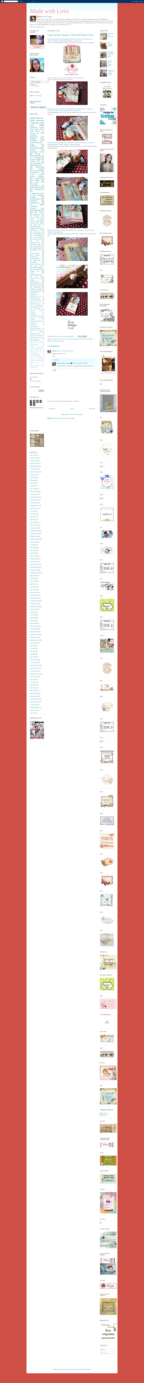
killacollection (37, 308)
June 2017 (33, 514)
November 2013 (34, 634)
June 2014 (33, 615)
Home (72, 408)
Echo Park (32, 356)
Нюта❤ (54, 351)
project (81, 42)
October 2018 (34, 469)
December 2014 (34, 598)
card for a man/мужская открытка (37, 157)
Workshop (40, 356)
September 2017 (34, 505)
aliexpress (33, 283)
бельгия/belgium (34, 339)
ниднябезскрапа (34, 253)
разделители (77, 110)
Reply (53, 356)
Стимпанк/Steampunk (35, 365)
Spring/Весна (34, 203)
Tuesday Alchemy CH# (37, 264)
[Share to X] (82, 336)
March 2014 (33, 623)
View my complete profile (37, 27)
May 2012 (32, 685)
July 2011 (32, 713)
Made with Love (49, 11)
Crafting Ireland (37, 248)
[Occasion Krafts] (30, 379)
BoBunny (32, 342)
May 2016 (32, 550)
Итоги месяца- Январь (110, 44)
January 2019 (34, 460)
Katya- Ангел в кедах (45, 16)
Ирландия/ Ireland (37, 152)
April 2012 (33, 688)
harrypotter (33, 242)
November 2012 (34, 668)
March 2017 (33, 522)
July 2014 (32, 612)
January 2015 (34, 595)
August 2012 (33, 676)
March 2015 (33, 589)
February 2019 (34, 458)
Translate (36, 86)
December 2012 (34, 665)
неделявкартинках (35, 258)
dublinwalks (40, 167)
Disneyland (33, 324)
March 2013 (33, 657)
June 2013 (33, 648)
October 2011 (33, 704)
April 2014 (33, 620)
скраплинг (33, 367)
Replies (56, 360)
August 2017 (33, 508)
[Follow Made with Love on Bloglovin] (38, 108)
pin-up (41, 360)
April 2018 (33, 486)
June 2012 (33, 682)
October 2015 (34, 570)
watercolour (32, 362)
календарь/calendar (34, 353)
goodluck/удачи (38, 349)
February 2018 (34, 491)
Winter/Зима (39, 178)
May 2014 (32, 617)
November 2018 (34, 466)
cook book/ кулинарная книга (74, 339)
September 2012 (34, 674)
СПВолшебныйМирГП (36, 321)
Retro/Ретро (33, 262)
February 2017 (34, 525)
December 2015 (34, 564)
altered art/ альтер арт (58, 339)
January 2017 (34, 528)
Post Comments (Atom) (76, 414)
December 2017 (34, 497)
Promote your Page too (35, 381)
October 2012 (34, 671)
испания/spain (34, 340)
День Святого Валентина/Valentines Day (37, 267)
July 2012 (32, 679)
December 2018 (34, 463)
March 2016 (33, 556)
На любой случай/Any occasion (37, 206)
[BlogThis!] (80, 336)
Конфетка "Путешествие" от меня (111, 54)
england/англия (34, 292)
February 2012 (34, 693)
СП (84, 39)
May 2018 (32, 483)
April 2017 (33, 519)
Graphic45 (33, 201)
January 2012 (34, 696)
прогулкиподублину (37, 188)
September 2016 (34, 539)
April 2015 (33, 587)
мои (43, 365)
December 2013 (34, 632)
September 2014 (34, 606)
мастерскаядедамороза (35, 355)
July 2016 (32, 545)
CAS (43, 330)
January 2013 (34, 662)
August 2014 (33, 609)
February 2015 (34, 592)
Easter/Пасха (33, 303)
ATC (41, 340)
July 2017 (32, 511)
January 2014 (34, 629)
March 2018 (33, 489)
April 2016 (33, 553)
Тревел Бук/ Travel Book (110, 63)
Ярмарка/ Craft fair (35, 351)
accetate (32, 358)
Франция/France (34, 330)
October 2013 (34, 637)
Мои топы (34, 241)
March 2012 (33, 690)
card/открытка (36, 118)
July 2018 (32, 477)
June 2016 (33, 547)
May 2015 (32, 584)
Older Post (92, 408)
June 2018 (33, 480)
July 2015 (32, 578)
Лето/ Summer (35, 255)
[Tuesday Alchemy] (107, 143)
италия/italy (33, 315)
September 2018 (34, 472)
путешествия (39, 189)
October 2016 (34, 536)
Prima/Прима (33, 249)
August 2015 (33, 575)
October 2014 (34, 603)
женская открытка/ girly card (37, 122)
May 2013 (32, 651)
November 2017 (34, 500)
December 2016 (34, 531)
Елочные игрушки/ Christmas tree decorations (37, 312)
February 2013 (34, 660)
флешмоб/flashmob (37, 210)
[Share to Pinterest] (86, 336)
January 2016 (34, 561)
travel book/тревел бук (37, 234)
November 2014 (34, 601)
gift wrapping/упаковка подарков (37, 226)
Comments (105, 1353)
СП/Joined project (58, 341)
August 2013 (33, 643)
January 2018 (34, 494)
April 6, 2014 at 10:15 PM (80, 363)
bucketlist (32, 346)
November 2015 (34, 567)
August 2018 (33, 474)
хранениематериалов (36, 275)
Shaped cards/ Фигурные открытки (37, 219)
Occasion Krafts (34, 377)
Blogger (88, 1369)
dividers (50, 114)
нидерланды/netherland (36, 306)
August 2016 (33, 542)
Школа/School (34, 257)
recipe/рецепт (38, 305)
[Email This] (79, 336)
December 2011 (34, 699)
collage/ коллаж (34, 335)
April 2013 (33, 654)
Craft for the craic (35, 301)
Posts (104, 1350)
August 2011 (33, 710)
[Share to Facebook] (84, 336)
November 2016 (34, 533)
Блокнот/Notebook (38, 235)
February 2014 (34, 626)
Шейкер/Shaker (34, 282)
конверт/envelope (35, 298)
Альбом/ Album (35, 199)
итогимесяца (37, 232)
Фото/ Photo (39, 129)
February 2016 (34, 559)
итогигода (38, 239)
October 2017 (34, 503)
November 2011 (34, 702)
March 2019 (33, 455)
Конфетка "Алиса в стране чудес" (111, 73)
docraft (36, 360)
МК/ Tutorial (39, 212)
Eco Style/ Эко (35, 260)
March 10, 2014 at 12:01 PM (65, 351)
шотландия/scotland (35, 299)
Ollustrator (76, 1369)
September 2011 (34, 707)
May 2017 (32, 517)
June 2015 (33, 581)
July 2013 (32, 646)
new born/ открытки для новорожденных (37, 163)
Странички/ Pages (38, 214)
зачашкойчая (33, 323)
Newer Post (52, 408)
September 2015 (34, 573)
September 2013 (34, 640)
